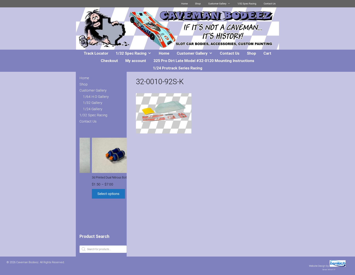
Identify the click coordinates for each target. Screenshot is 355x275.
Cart (267, 53)
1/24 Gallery (92, 109)
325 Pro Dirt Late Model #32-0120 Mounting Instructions (203, 61)
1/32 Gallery (92, 103)
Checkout (109, 61)
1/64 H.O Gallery (96, 96)
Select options (97, 194)
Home (184, 3)
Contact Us (269, 3)
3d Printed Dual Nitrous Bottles (100, 177)
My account (135, 61)
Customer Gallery (217, 3)
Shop (198, 3)
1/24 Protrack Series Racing (177, 68)
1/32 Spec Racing (246, 3)
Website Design (317, 265)
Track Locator (96, 53)
